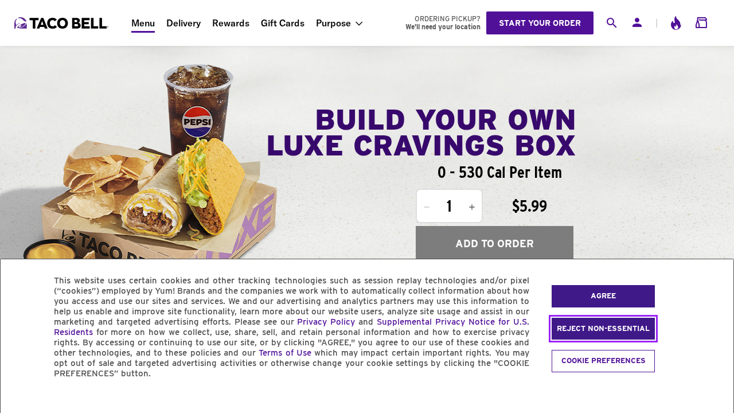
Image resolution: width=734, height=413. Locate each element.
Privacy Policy (326, 322)
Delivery (183, 23)
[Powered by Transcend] (19, 399)
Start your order (540, 23)
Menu (143, 23)
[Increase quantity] (472, 207)
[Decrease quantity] (426, 207)
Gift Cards (282, 23)
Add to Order (494, 243)
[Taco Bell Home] (62, 23)
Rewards (230, 23)
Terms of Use (285, 353)
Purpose (333, 23)
